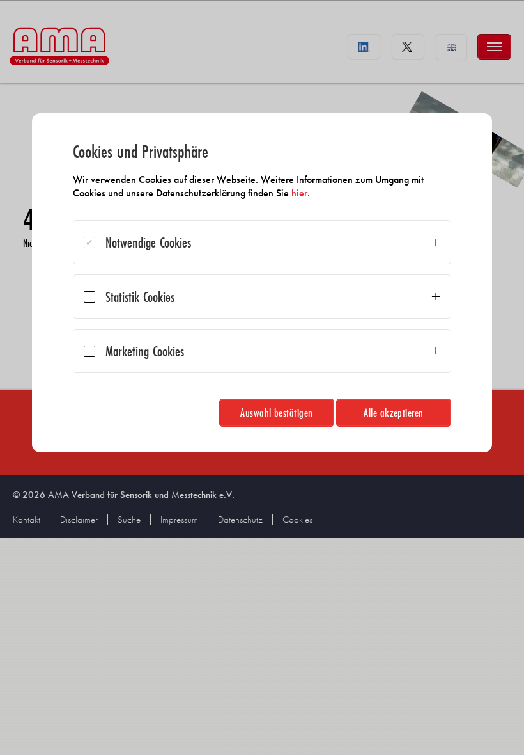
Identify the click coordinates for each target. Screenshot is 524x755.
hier (299, 193)
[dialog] (262, 282)
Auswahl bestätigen (276, 412)
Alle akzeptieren (394, 412)
